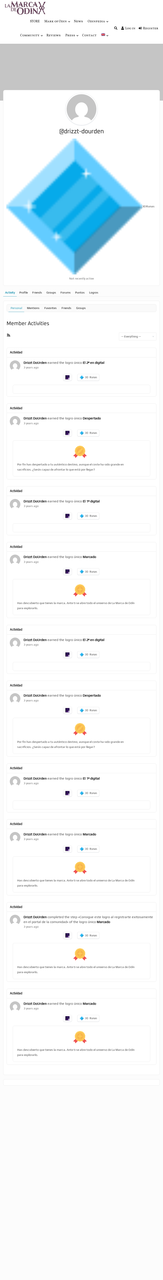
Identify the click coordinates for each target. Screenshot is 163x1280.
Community (29, 35)
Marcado (89, 557)
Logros (93, 292)
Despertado (92, 418)
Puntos (80, 292)
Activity (10, 292)
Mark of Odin (55, 21)
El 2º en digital (93, 363)
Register (150, 28)
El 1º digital (91, 501)
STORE (35, 21)
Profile (23, 292)
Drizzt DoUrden (35, 363)
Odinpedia (96, 21)
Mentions (33, 308)
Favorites (50, 308)
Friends (37, 292)
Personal (16, 308)
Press (70, 35)
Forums (65, 292)
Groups (51, 292)
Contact (89, 35)
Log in (130, 28)
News (78, 21)
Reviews (53, 35)
